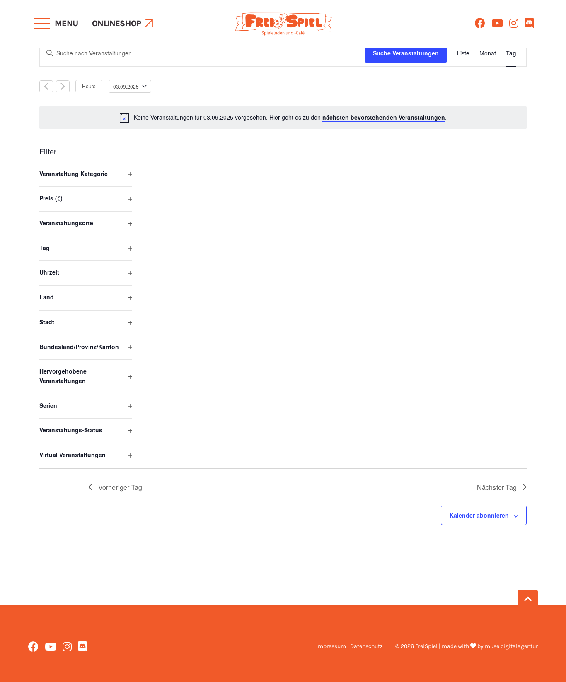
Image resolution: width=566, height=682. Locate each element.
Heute (89, 85)
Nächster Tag (497, 487)
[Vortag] (46, 86)
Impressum (331, 646)
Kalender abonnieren (479, 515)
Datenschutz (366, 646)
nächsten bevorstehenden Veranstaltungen (383, 117)
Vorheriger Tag (120, 487)
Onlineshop (116, 23)
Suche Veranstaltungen (406, 53)
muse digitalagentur (511, 646)
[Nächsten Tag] (63, 86)
